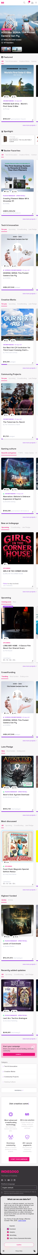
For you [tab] (4, 229)
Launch (18, 1054)
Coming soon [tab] (6, 602)
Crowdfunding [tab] (22, 229)
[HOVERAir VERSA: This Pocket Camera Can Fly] (17, 250)
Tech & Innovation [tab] (11, 61)
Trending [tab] (5, 676)
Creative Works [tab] (24, 61)
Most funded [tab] (14, 676)
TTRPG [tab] (20, 453)
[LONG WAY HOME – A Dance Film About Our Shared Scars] (17, 623)
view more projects (29, 125)
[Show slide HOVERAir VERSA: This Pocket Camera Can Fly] (6, 49)
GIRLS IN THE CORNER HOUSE (15, 571)
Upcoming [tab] (12, 229)
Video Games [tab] (29, 453)
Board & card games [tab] (9, 453)
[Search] (24, 2)
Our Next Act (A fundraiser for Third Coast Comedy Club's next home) (16, 350)
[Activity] (29, 3)
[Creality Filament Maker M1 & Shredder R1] (17, 176)
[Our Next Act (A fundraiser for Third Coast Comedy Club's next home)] (17, 325)
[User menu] (32, 2)
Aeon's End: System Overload (16, 794)
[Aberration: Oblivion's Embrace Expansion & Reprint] (17, 474)
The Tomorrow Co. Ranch (14, 422)
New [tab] (14, 602)
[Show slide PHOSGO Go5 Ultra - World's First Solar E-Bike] (17, 49)
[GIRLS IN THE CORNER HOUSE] (17, 548)
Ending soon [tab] (24, 676)
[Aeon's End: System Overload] (17, 772)
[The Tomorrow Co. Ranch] (17, 399)
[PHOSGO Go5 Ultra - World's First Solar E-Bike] (17, 81)
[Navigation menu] (36, 3)
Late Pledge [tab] (33, 229)
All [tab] (2, 61)
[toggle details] (33, 121)
